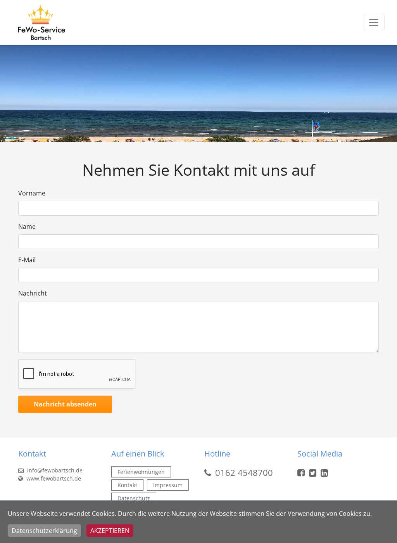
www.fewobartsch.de (53, 478)
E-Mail (27, 260)
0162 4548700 (244, 472)
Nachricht (32, 293)
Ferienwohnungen (141, 472)
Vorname (31, 193)
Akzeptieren (109, 530)
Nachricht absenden (65, 404)
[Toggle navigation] (374, 22)
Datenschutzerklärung (44, 530)
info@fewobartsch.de (54, 470)
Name (27, 226)
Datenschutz (133, 498)
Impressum (168, 485)
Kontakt (127, 485)
